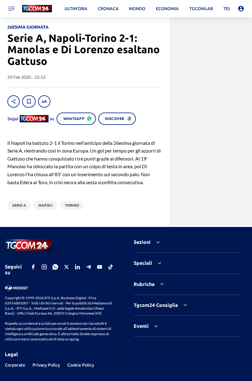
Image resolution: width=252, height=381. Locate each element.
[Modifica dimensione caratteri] (44, 101)
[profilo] (241, 8)
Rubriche (144, 284)
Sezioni (142, 242)
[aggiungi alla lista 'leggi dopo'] (29, 101)
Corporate (15, 365)
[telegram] (88, 267)
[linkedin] (77, 267)
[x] (66, 267)
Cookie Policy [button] (80, 365)
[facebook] (33, 267)
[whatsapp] (55, 267)
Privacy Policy (46, 365)
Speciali (143, 263)
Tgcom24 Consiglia (156, 305)
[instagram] (44, 267)
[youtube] (99, 267)
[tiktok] (111, 267)
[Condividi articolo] (13, 101)
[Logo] (37, 9)
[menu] (11, 8)
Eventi (141, 326)
